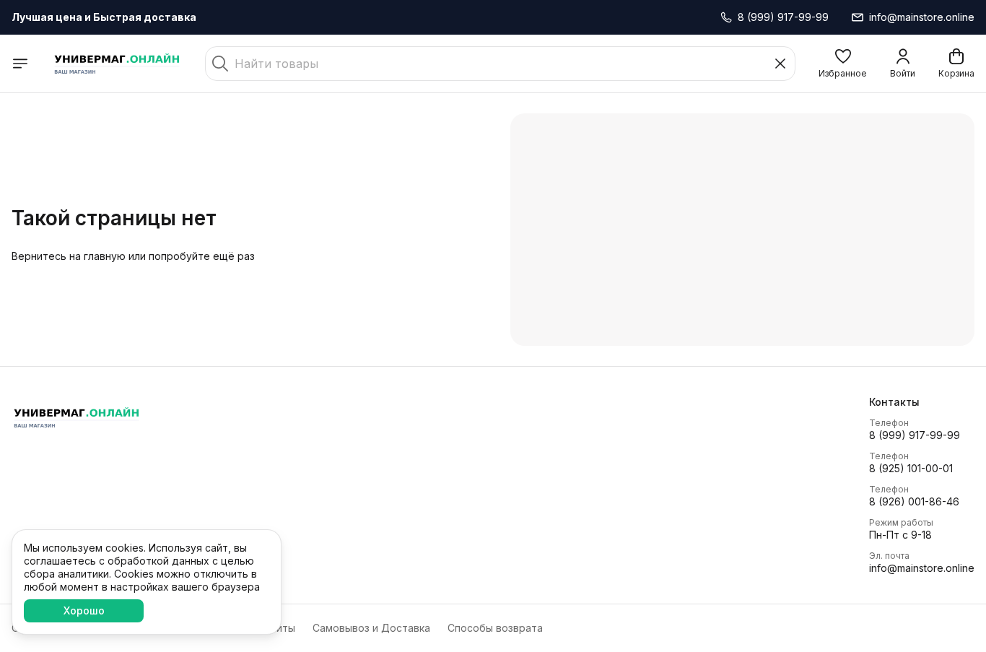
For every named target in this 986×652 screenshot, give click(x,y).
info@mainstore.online (921, 568)
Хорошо (84, 610)
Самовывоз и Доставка (371, 628)
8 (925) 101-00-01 (911, 468)
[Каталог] (20, 63)
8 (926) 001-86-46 (914, 501)
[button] (843, 63)
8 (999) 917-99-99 (914, 435)
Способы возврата (495, 628)
